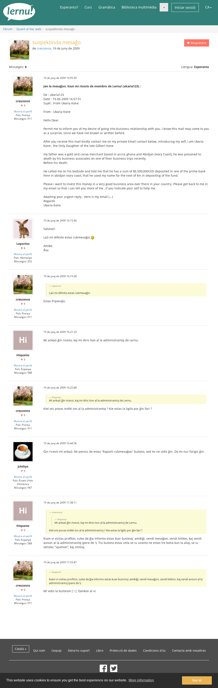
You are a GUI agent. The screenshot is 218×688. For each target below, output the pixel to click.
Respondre (198, 43)
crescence (44, 48)
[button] (164, 7)
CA (207, 7)
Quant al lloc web (28, 29)
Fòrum (7, 29)
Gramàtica (106, 7)
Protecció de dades (123, 650)
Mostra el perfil (23, 111)
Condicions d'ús (154, 650)
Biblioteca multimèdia (139, 7)
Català (20, 649)
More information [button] (141, 680)
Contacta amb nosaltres (189, 650)
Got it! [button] (197, 680)
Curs (88, 7)
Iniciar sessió (185, 7)
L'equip (57, 650)
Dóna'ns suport (79, 650)
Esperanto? (69, 7)
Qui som (39, 650)
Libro (99, 650)
